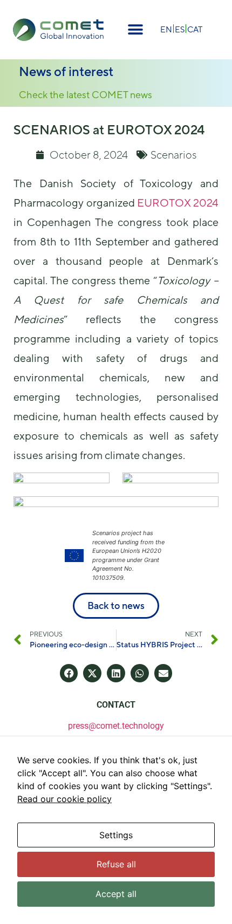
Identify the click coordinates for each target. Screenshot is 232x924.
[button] (136, 30)
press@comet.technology (116, 726)
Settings (116, 835)
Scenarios (174, 154)
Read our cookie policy (64, 798)
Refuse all (116, 864)
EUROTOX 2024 (178, 202)
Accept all (116, 893)
